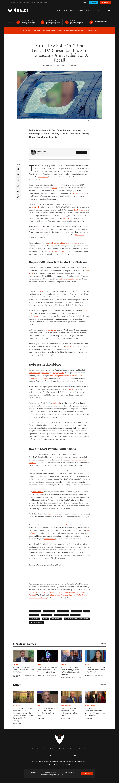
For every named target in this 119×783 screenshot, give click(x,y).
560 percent (79, 235)
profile (54, 188)
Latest (16, 684)
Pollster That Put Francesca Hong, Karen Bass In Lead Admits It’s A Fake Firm (47, 669)
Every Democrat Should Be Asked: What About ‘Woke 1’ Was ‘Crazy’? (95, 669)
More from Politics (24, 644)
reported (70, 389)
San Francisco (56, 619)
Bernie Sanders (63, 611)
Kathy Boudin (34, 619)
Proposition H (49, 539)
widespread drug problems (39, 373)
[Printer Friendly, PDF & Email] (18, 197)
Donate (94, 2)
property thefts (58, 373)
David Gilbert (47, 615)
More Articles (82, 152)
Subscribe (105, 2)
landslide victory (67, 525)
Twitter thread (50, 330)
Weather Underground (36, 623)
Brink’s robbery (79, 193)
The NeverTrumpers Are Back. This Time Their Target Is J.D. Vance (23, 669)
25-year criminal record (69, 279)
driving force (43, 177)
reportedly (36, 207)
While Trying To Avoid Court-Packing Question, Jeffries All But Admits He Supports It (70, 671)
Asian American (35, 611)
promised (66, 218)
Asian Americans (49, 611)
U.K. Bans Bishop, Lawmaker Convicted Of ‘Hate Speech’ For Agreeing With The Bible (95, 712)
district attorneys (61, 615)
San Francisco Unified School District (76, 619)
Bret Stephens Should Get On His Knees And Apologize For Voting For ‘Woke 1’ (46, 712)
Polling (31, 454)
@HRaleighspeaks (43, 153)
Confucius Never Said (37, 592)
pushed (50, 243)
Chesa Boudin (76, 611)
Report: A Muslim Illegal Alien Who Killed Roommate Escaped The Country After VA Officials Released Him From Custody (23, 714)
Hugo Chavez (75, 615)
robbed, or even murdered (69, 243)
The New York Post (81, 210)
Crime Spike (34, 615)
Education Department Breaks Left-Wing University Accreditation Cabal (70, 712)
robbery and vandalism (57, 251)
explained (56, 403)
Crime (86, 611)
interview (35, 316)
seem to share (53, 514)
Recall (45, 619)
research (40, 291)
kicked (56, 243)
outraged (68, 346)
